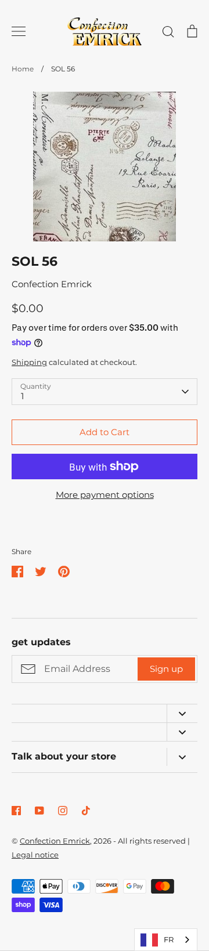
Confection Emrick (52, 284)
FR (169, 939)
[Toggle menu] (18, 31)
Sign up (166, 668)
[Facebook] (16, 810)
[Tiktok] (86, 810)
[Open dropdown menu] (182, 713)
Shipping (29, 362)
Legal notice (35, 854)
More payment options (105, 494)
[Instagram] (62, 810)
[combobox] (165, 939)
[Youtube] (39, 810)
